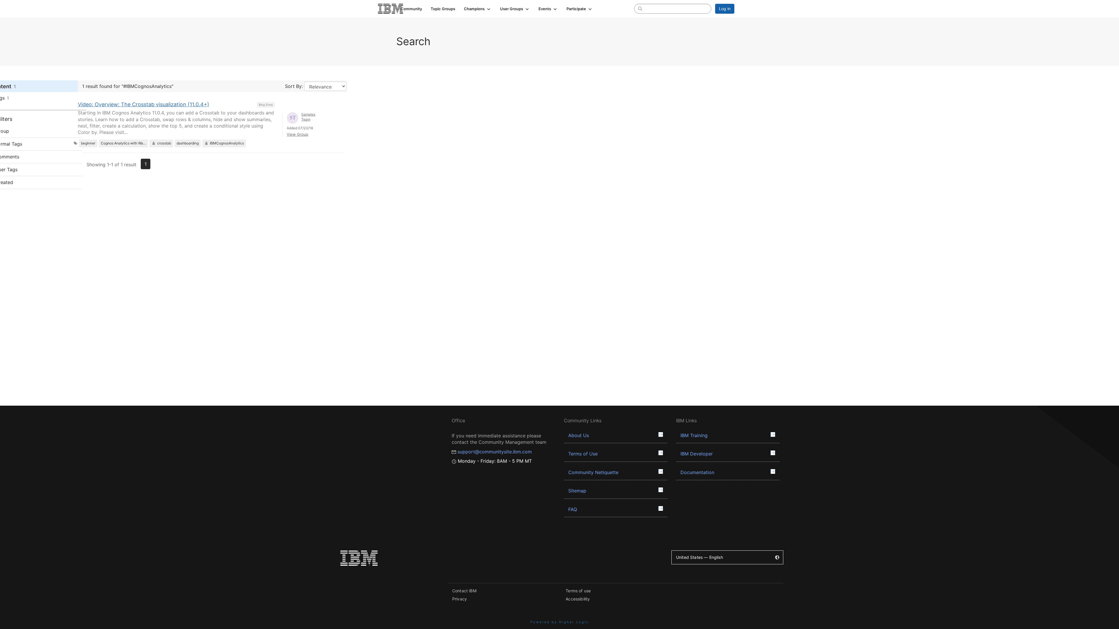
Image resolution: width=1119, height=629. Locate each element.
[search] (640, 8)
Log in (725, 8)
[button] (478, 8)
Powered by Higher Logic (559, 622)
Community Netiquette (593, 472)
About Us (578, 435)
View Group (297, 134)
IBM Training (694, 435)
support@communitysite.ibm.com (495, 452)
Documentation (697, 472)
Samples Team (308, 116)
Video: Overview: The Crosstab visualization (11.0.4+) (143, 104)
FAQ (572, 509)
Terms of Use (583, 454)
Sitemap (577, 491)
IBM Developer (696, 454)
